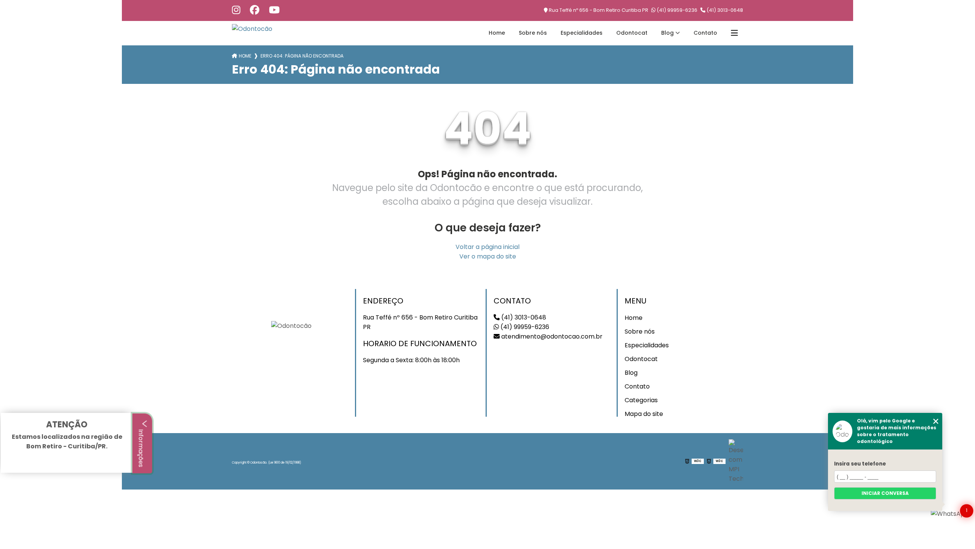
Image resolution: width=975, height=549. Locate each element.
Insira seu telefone (860, 463)
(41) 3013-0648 (724, 10)
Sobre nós (533, 33)
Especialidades (582, 33)
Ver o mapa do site (487, 256)
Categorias (641, 400)
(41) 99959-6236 (676, 10)
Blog (667, 33)
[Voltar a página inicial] (252, 29)
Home (497, 33)
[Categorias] (734, 33)
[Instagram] (236, 10)
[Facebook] (254, 10)
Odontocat (631, 33)
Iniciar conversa (885, 493)
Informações (141, 447)
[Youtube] (274, 10)
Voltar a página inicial (487, 246)
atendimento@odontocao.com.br (551, 336)
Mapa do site (644, 413)
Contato (705, 33)
